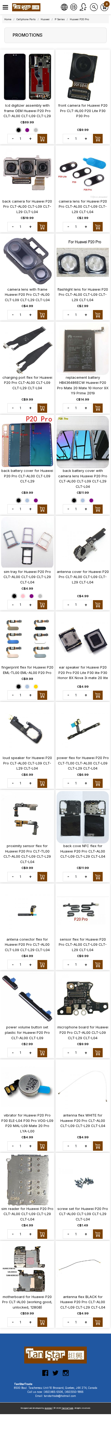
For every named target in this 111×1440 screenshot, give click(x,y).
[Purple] (27, 130)
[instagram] (66, 1375)
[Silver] (36, 130)
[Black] (18, 130)
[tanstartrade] (27, 7)
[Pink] (23, 596)
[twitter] (55, 1375)
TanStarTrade (67, 1408)
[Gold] (36, 686)
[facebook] (45, 1375)
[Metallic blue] (27, 500)
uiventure (48, 1408)
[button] (5, 7)
